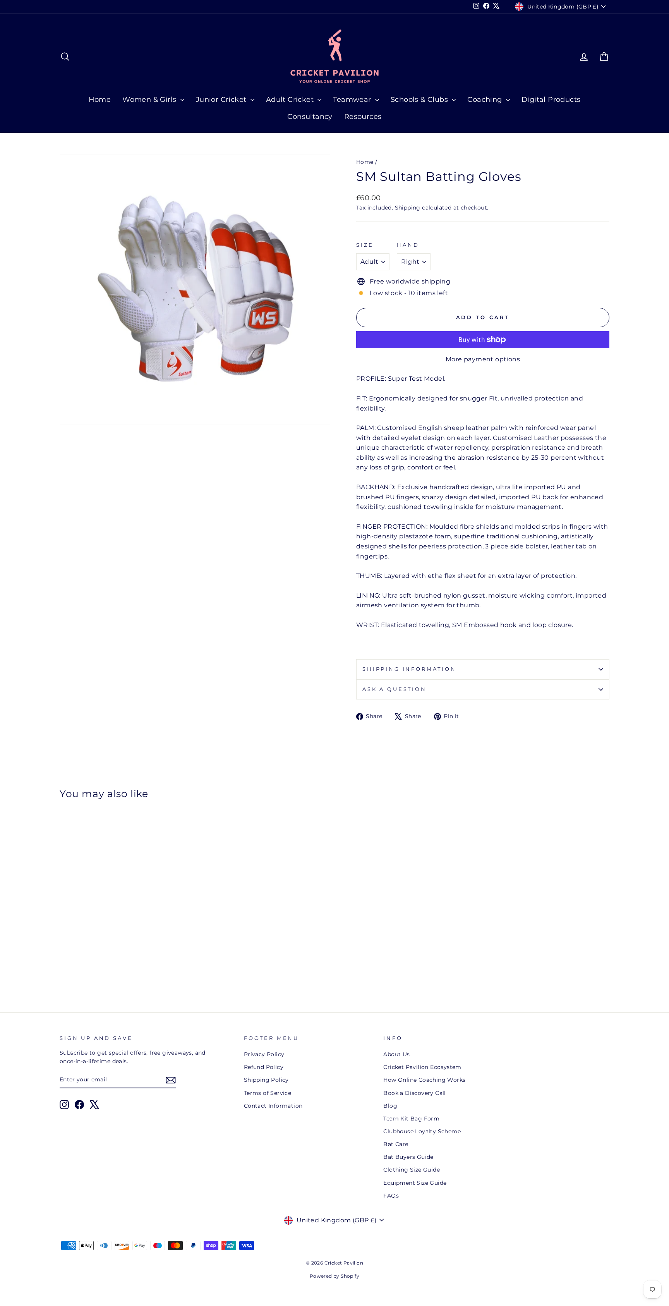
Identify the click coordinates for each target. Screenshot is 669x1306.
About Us (396, 1054)
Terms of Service (267, 1093)
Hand (408, 245)
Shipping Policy (266, 1080)
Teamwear (353, 99)
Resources (363, 116)
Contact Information (273, 1106)
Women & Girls (150, 99)
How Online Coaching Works (424, 1080)
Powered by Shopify (334, 1276)
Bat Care (395, 1144)
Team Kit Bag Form (411, 1118)
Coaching (485, 99)
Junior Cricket (222, 99)
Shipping (407, 207)
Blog (390, 1106)
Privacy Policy (264, 1054)
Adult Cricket (291, 99)
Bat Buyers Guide (408, 1157)
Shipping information (409, 669)
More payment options (483, 359)
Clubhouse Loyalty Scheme (422, 1131)
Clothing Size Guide (411, 1170)
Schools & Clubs (420, 99)
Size (364, 245)
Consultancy (309, 116)
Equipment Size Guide (414, 1183)
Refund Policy (263, 1067)
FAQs (391, 1196)
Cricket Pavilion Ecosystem (422, 1067)
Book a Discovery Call (414, 1093)
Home (100, 99)
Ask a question (394, 689)
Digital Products (550, 99)
